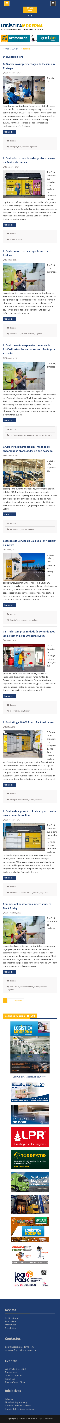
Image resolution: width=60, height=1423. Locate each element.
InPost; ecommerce (22, 620)
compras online (26, 986)
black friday (14, 986)
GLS (19, 146)
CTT (11, 711)
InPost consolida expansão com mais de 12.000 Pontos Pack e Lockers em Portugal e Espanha (29, 349)
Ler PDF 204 (18, 1076)
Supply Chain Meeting (15, 1368)
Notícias (13, 141)
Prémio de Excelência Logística (19, 1409)
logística (33, 146)
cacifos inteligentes (18, 435)
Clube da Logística (13, 1375)
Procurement (11, 1372)
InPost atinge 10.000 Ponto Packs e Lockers (29, 722)
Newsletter (10, 1328)
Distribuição (18, 711)
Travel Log (10, 1378)
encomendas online (18, 892)
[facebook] (31, 15)
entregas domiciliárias (19, 799)
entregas (13, 146)
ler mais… (9, 131)
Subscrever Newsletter (36, 1076)
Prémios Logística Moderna (18, 1405)
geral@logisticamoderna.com (19, 1346)
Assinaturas (10, 1324)
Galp (11, 620)
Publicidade (10, 1321)
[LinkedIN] (28, 15)
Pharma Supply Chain (15, 1382)
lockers (25, 146)
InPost (12, 239)
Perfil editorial (12, 1318)
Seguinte (18, 1000)
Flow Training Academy (16, 1402)
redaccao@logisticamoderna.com (21, 1350)
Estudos (9, 1398)
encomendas (15, 333)
